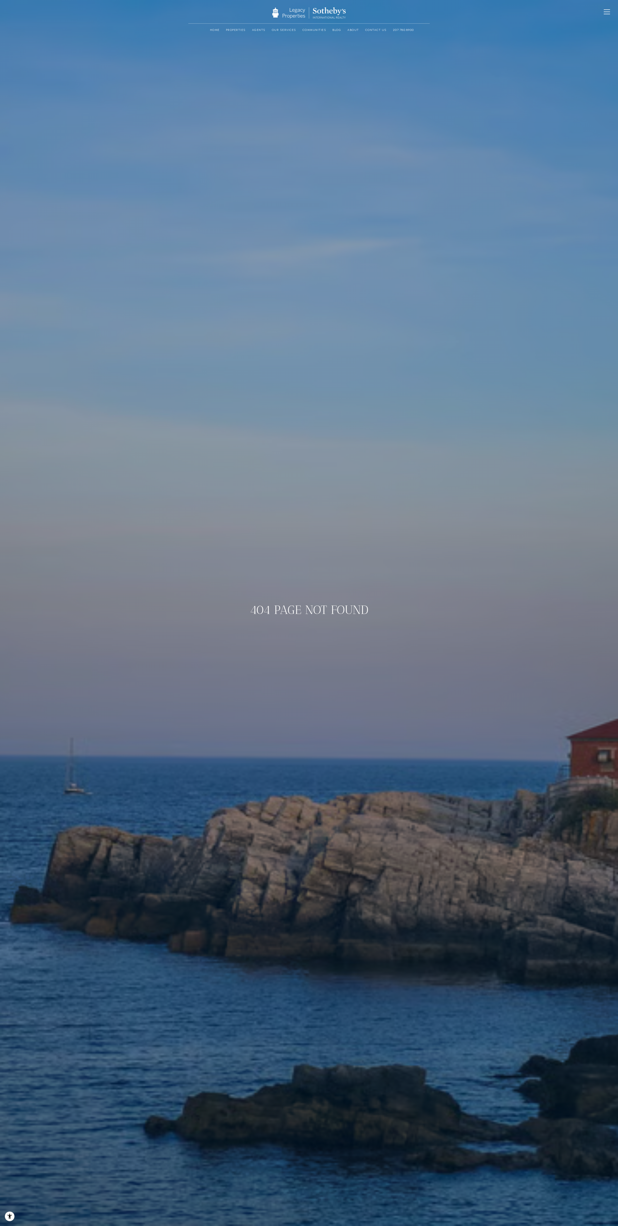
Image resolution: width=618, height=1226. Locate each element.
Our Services (284, 30)
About (353, 30)
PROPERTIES (236, 30)
